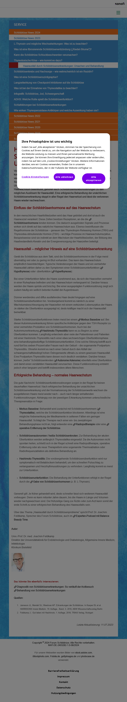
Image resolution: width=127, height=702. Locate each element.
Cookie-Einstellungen (35, 176)
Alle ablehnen (64, 176)
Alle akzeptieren (93, 178)
